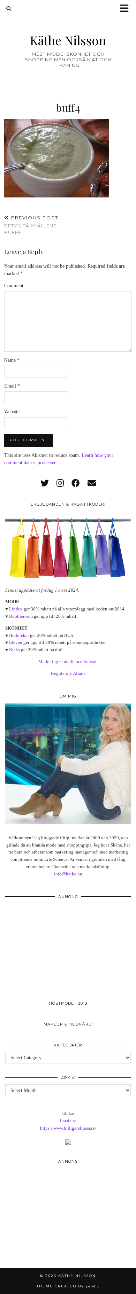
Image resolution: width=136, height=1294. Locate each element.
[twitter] (44, 483)
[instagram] (60, 483)
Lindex (16, 608)
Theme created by (68, 1286)
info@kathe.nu (68, 873)
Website (12, 411)
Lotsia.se (68, 1120)
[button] (126, 9)
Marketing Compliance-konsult (68, 661)
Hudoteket (19, 635)
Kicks (14, 649)
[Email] (92, 483)
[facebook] (75, 483)
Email (12, 386)
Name (12, 360)
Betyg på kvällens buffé (31, 225)
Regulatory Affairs (68, 673)
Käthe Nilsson (68, 40)
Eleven (15, 642)
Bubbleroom (21, 616)
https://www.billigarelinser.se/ (68, 1128)
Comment (13, 285)
